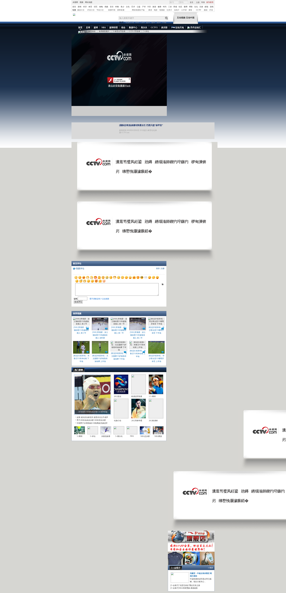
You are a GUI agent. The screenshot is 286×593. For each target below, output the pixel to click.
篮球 (96, 27)
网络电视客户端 (138, 10)
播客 (190, 10)
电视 (74, 10)
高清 (150, 10)
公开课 (184, 10)
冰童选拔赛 (105, 436)
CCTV (198, 10)
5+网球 (79, 436)
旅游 (154, 7)
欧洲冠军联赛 (136, 396)
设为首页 (209, 2)
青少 (122, 7)
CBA (143, 22)
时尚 (165, 7)
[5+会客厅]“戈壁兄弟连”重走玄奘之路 (185, 585)
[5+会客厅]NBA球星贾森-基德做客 (184, 588)
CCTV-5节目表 (134, 31)
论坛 (196, 7)
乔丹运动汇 (195, 27)
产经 (144, 7)
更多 (211, 568)
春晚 (101, 7)
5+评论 (146, 31)
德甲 (153, 22)
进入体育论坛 (149, 130)
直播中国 (111, 10)
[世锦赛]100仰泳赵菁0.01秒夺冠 (92, 412)
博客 (191, 7)
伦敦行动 (130, 22)
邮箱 (206, 7)
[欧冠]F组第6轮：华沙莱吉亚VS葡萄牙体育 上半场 (156, 358)
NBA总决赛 (145, 436)
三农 (170, 7)
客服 (203, 2)
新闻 (79, 7)
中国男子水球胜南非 (85, 423)
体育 (90, 7)
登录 (191, 2)
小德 (164, 22)
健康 (159, 7)
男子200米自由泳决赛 (85, 420)
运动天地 (179, 27)
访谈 (201, 7)
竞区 (83, 32)
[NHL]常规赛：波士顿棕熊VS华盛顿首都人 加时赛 (100, 335)
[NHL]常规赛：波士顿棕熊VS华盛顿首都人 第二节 (138, 335)
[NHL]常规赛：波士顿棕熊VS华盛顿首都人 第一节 (119, 330)
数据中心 (133, 27)
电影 (155, 10)
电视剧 (162, 10)
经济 (85, 7)
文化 (128, 7)
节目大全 (100, 10)
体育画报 (91, 31)
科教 (117, 7)
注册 (198, 2)
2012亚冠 (117, 396)
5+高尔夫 (119, 436)
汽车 (149, 7)
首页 (74, 7)
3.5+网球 (152, 396)
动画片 (176, 10)
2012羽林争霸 (136, 421)
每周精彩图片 (104, 31)
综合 (123, 27)
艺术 (133, 7)
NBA (137, 22)
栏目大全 (91, 10)
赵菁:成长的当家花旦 (85, 417)
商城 (175, 7)
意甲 (148, 22)
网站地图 (88, 2)
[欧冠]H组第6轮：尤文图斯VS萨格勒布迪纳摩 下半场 (119, 356)
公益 (138, 7)
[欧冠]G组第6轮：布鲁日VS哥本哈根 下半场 (81, 358)
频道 (205, 10)
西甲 (159, 22)
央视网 (75, 2)
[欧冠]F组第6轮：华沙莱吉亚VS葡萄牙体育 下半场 (156, 330)
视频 (81, 2)
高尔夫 (144, 27)
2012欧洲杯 (153, 421)
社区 (180, 7)
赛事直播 (120, 10)
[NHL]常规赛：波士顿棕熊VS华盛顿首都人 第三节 (81, 330)
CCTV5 (154, 27)
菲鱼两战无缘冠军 (100, 423)
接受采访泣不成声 (101, 417)
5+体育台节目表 (119, 31)
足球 (88, 27)
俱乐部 (164, 27)
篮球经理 (113, 27)
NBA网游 (158, 436)
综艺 (95, 7)
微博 (185, 7)
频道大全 (80, 10)
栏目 (211, 10)
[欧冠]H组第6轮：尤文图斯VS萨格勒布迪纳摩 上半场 (100, 358)
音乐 (112, 7)
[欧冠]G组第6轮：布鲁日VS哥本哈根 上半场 (138, 353)
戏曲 (106, 7)
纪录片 (169, 10)
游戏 (211, 7)
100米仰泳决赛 (100, 420)
